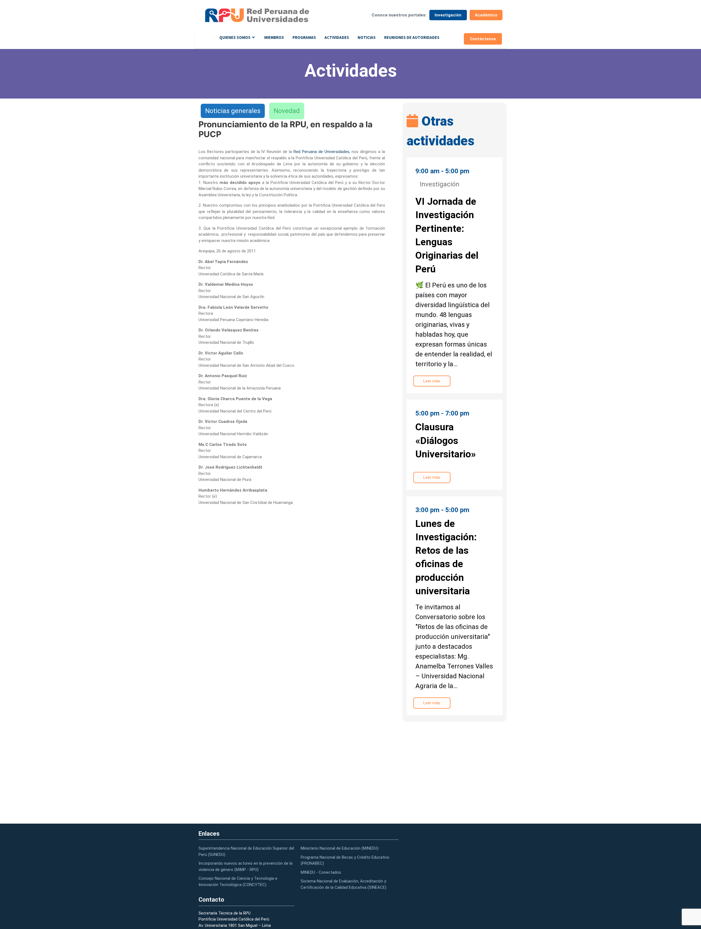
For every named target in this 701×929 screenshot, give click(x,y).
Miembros (274, 37)
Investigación (448, 15)
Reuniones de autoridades (411, 37)
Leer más (431, 381)
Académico (486, 15)
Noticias (367, 37)
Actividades (336, 37)
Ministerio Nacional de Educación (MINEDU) (339, 848)
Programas (304, 37)
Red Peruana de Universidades (321, 151)
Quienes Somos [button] (235, 37)
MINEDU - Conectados (321, 872)
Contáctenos (483, 38)
